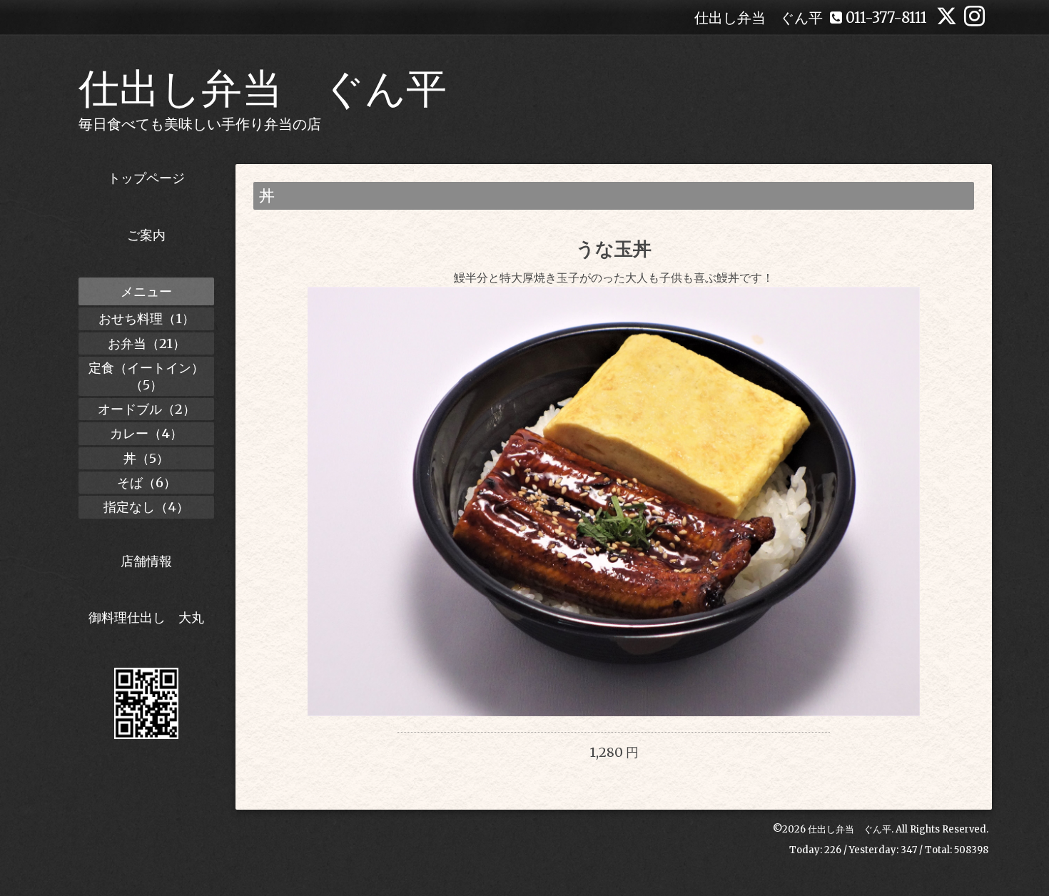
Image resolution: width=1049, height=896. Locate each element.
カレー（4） (146, 433)
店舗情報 (146, 561)
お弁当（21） (147, 343)
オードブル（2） (147, 409)
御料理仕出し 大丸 (146, 617)
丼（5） (146, 458)
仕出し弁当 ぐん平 (262, 88)
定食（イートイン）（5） (146, 376)
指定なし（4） (146, 507)
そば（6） (146, 482)
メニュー (146, 291)
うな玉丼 (614, 248)
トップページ (146, 178)
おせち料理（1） (146, 318)
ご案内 (146, 235)
